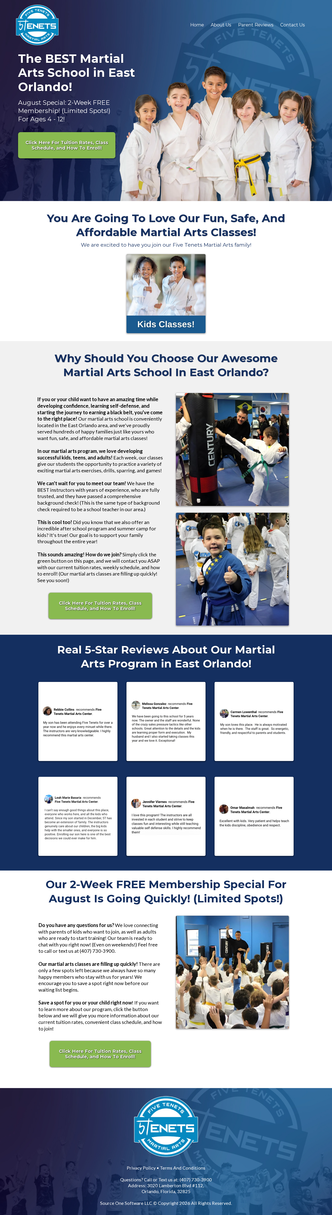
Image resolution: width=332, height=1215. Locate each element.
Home (197, 25)
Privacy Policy (207, 1034)
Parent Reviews (256, 25)
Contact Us (292, 25)
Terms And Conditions (249, 1034)
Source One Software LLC (203, 1069)
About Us (221, 25)
